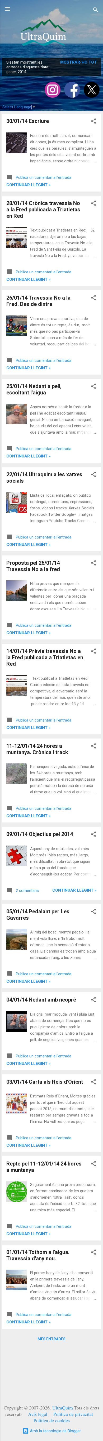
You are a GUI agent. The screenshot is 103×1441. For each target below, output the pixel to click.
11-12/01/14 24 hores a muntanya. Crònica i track (37, 749)
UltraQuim (62, 1407)
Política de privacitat (73, 1414)
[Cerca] (95, 11)
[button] (93, 122)
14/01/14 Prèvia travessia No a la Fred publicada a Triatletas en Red (44, 657)
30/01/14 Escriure (27, 121)
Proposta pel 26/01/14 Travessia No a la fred (33, 566)
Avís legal (37, 1414)
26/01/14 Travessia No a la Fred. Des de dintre (38, 301)
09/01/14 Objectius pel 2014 (39, 834)
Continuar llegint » (28, 185)
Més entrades (51, 1339)
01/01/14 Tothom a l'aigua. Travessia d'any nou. (37, 1255)
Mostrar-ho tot (78, 62)
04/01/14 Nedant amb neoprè (41, 1000)
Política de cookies (52, 1420)
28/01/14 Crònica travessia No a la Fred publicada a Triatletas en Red (43, 209)
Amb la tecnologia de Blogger (55, 1431)
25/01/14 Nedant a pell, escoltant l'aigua (34, 389)
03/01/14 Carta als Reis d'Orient (44, 1082)
